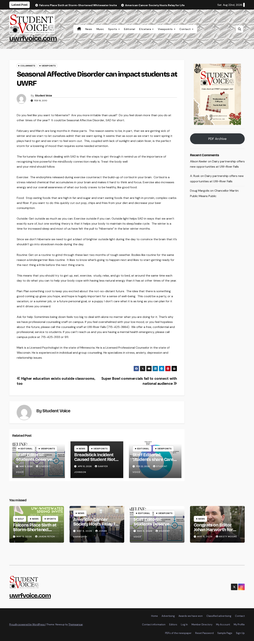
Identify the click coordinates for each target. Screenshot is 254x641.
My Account (223, 624)
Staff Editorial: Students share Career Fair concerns (155, 459)
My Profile (239, 624)
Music (100, 29)
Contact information (153, 624)
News (88, 29)
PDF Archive (217, 139)
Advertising (168, 616)
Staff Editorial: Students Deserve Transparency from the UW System (35, 461)
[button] (239, 29)
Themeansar (75, 624)
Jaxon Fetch (46, 536)
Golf (20, 518)
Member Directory (202, 624)
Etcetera (145, 29)
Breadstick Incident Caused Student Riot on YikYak (94, 459)
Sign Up (240, 633)
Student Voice (43, 95)
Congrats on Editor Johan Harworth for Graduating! (213, 529)
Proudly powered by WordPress (27, 624)
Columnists (27, 65)
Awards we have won (191, 616)
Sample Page (224, 633)
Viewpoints (166, 29)
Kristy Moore (228, 536)
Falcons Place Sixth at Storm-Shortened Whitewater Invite (34, 529)
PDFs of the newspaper (178, 633)
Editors (173, 624)
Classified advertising (218, 616)
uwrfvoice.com (33, 38)
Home (154, 616)
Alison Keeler (198, 161)
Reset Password (204, 633)
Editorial (129, 29)
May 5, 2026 (25, 536)
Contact (185, 29)
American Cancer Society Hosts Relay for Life (96, 524)
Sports (113, 29)
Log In (184, 624)
